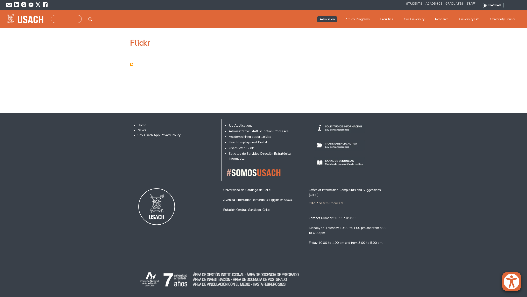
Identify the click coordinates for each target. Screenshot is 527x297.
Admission (327, 19)
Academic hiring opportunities (250, 136)
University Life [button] (469, 19)
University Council (503, 19)
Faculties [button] (386, 19)
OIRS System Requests (326, 203)
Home (142, 125)
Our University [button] (414, 19)
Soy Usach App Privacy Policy (159, 135)
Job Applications (240, 125)
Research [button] (441, 19)
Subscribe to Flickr (131, 64)
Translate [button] (494, 5)
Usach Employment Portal (248, 142)
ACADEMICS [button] (434, 3)
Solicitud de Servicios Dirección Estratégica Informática (260, 156)
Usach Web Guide (242, 148)
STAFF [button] (470, 3)
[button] (513, 283)
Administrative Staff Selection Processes (259, 131)
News (142, 130)
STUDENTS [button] (414, 3)
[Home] (27, 19)
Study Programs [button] (358, 19)
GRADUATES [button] (454, 3)
